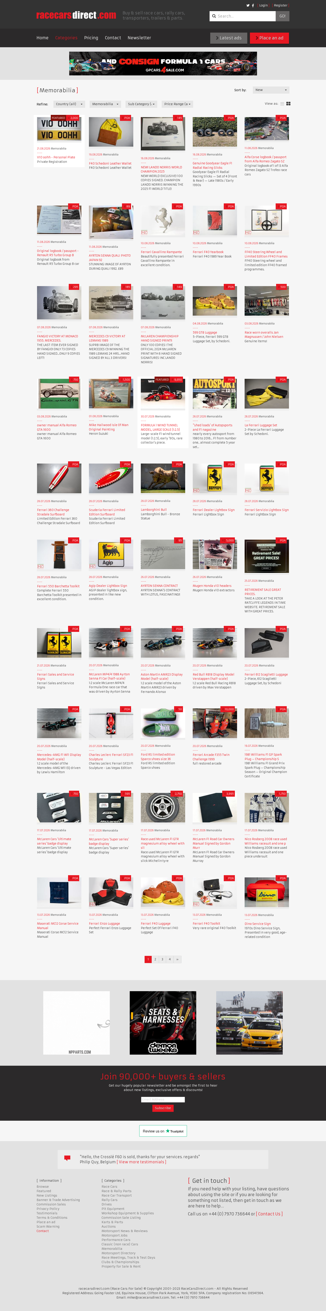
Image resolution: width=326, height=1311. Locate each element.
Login (263, 5)
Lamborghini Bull (154, 510)
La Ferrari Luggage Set (261, 425)
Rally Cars (110, 1200)
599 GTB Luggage (205, 332)
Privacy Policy (48, 1209)
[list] (282, 104)
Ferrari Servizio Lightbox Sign (267, 510)
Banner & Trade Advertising (58, 1200)
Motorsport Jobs (115, 1235)
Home (43, 37)
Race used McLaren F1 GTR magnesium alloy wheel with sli (163, 843)
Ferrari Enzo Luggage (104, 924)
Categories (66, 37)
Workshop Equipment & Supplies (128, 1213)
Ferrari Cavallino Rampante (161, 252)
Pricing (91, 37)
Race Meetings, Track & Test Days (128, 1258)
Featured (44, 1191)
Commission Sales (51, 1204)
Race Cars (109, 1187)
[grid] (288, 104)
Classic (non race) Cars (120, 1244)
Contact (113, 37)
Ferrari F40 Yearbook (208, 252)
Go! (282, 16)
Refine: (42, 104)
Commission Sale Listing (121, 1218)
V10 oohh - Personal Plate (56, 157)
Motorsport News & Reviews (125, 1231)
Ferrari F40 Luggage (156, 924)
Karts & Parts (112, 1222)
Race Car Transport (117, 1195)
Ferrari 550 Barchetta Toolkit (58, 586)
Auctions (109, 1226)
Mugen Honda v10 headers (212, 586)
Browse (43, 1187)
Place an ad (271, 38)
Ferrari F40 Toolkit (206, 924)
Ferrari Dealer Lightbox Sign (214, 510)
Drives (107, 1204)
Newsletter (139, 37)
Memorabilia (112, 1249)
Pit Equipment (113, 1209)
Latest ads (230, 38)
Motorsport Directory (119, 1253)
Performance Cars (116, 1240)
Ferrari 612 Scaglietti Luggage (266, 674)
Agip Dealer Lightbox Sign (108, 586)
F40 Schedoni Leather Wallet (110, 163)
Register (280, 5)
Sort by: (240, 90)
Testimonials (47, 1213)
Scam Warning (48, 1226)
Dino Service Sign (258, 924)
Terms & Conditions (52, 1218)
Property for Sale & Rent (121, 1266)
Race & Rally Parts (117, 1191)
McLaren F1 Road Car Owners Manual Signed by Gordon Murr (213, 843)
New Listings (47, 1195)
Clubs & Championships (120, 1262)
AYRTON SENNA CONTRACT (159, 586)
